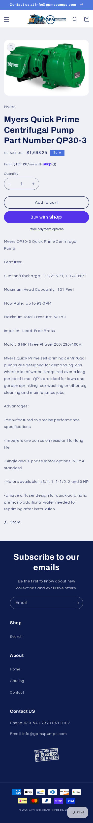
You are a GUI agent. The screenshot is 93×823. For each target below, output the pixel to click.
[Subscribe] (77, 603)
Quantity (11, 174)
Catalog (17, 681)
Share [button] (15, 522)
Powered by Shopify (62, 810)
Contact (17, 692)
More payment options (47, 229)
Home (15, 669)
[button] (6, 19)
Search (16, 637)
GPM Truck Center (39, 810)
